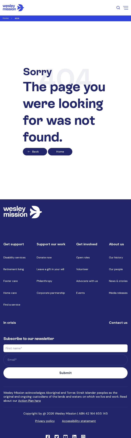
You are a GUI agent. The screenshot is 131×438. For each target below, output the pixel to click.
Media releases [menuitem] (118, 293)
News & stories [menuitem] (118, 281)
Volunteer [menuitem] (82, 269)
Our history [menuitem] (116, 257)
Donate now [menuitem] (44, 257)
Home (6, 18)
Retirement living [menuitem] (13, 269)
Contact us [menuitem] (118, 322)
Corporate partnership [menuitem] (51, 293)
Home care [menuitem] (10, 293)
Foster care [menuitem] (10, 281)
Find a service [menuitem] (11, 304)
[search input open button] (118, 7)
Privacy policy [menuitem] (45, 421)
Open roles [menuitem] (83, 257)
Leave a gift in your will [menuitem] (50, 269)
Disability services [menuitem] (14, 257)
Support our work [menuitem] (51, 244)
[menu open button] (125, 8)
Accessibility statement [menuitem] (79, 421)
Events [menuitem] (80, 293)
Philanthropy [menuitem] (44, 281)
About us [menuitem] (116, 244)
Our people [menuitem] (116, 269)
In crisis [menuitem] (9, 322)
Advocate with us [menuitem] (87, 281)
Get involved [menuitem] (86, 244)
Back (35, 151)
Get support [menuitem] (13, 244)
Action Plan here (29, 401)
